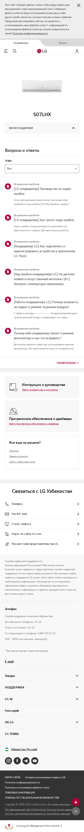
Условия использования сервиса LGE (45, 777)
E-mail (9, 661)
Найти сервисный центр (22, 461)
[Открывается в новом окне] (8, 760)
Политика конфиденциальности (22, 782)
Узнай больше (66, 363)
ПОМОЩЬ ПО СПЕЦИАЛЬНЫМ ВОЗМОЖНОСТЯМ (32, 797)
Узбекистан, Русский (24, 749)
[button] (79, 5)
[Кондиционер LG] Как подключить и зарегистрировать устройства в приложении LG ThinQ (44, 251)
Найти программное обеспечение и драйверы (34, 423)
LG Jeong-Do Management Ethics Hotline (37, 826)
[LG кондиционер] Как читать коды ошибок (44, 220)
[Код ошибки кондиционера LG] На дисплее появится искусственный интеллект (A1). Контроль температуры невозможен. (44, 279)
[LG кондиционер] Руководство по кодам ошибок (42, 191)
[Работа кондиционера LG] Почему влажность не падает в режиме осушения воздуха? (46, 304)
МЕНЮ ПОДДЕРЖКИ (21, 128)
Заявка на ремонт (18, 456)
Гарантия (14, 450)
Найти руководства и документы (40, 389)
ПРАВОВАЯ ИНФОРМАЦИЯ (20, 792)
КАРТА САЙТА (12, 777)
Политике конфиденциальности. (30, 33)
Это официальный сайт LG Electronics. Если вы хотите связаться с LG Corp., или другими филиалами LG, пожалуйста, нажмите (41, 811)
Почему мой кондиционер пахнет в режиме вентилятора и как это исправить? (44, 335)
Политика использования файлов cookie (27, 787)
